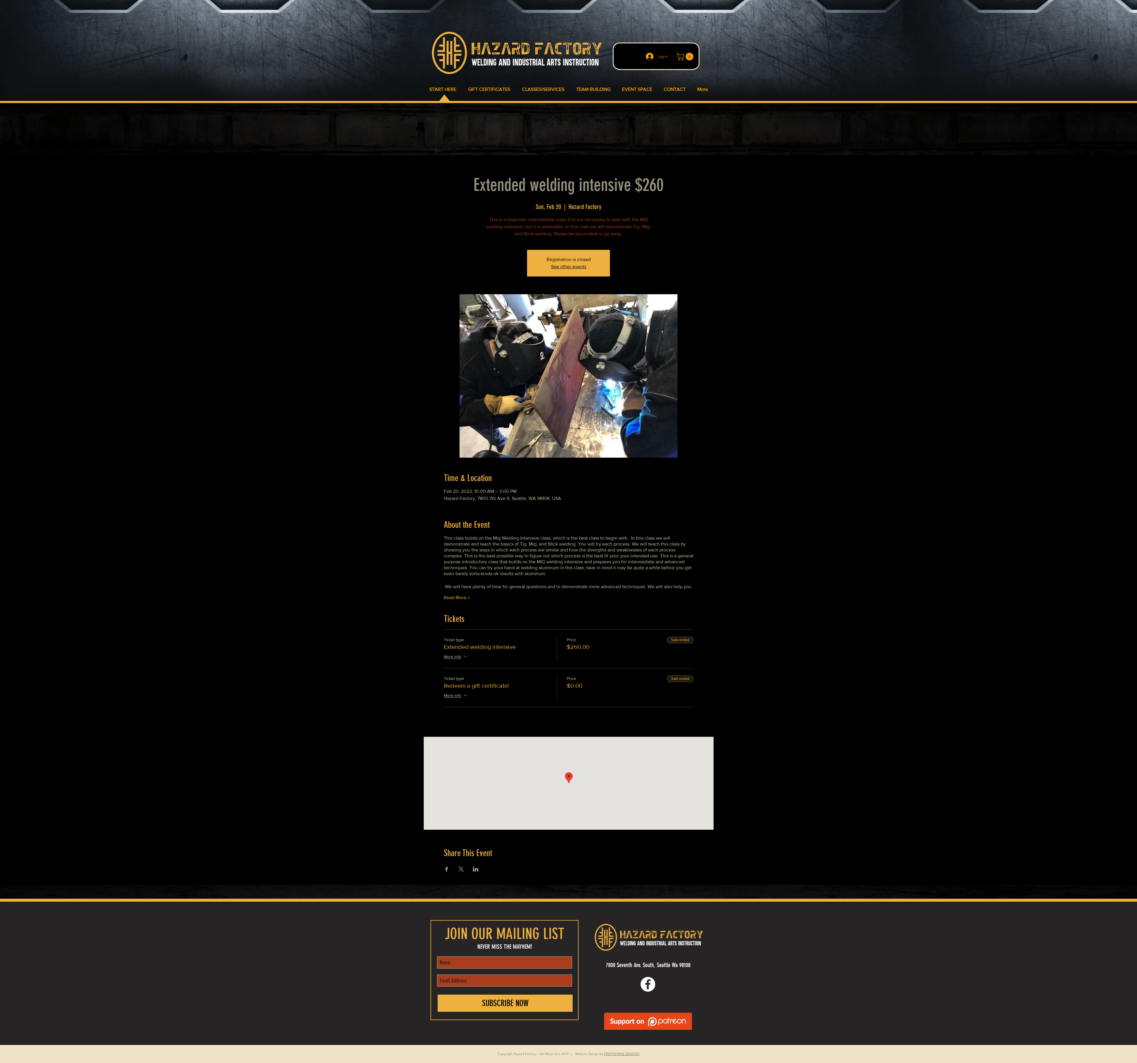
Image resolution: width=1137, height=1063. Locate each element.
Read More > (457, 597)
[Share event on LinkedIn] (475, 869)
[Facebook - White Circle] (647, 984)
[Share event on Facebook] (446, 869)
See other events (568, 266)
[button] (685, 56)
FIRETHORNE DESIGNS (622, 1054)
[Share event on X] (461, 869)
